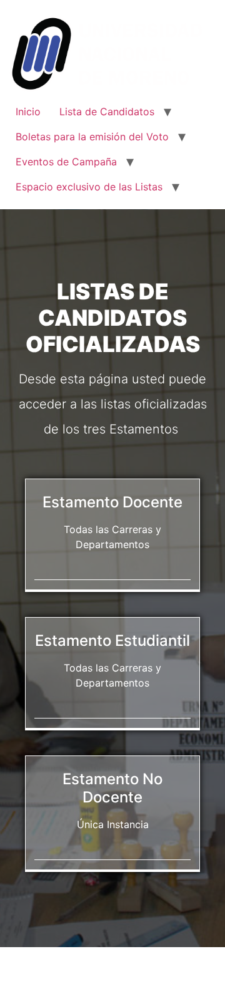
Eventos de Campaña (66, 161)
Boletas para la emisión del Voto (92, 136)
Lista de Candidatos (106, 111)
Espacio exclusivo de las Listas (89, 186)
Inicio (28, 111)
